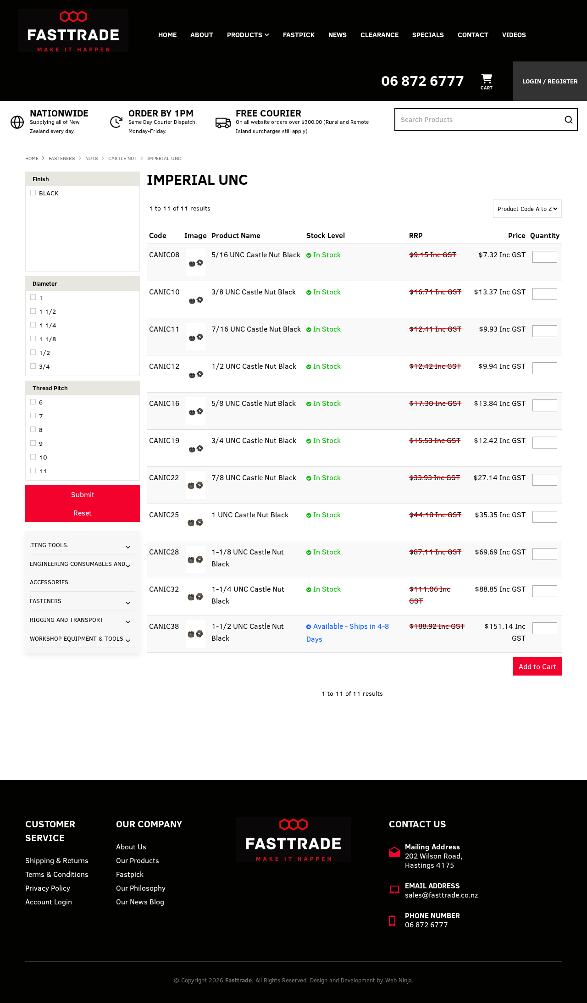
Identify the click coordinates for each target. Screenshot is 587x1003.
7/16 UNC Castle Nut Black (256, 329)
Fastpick (130, 874)
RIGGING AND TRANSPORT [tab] (67, 619)
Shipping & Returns (57, 860)
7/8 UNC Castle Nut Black (253, 477)
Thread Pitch (50, 388)
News (337, 34)
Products (244, 34)
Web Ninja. (399, 980)
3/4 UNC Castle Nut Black (253, 440)
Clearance (379, 34)
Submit (82, 494)
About (201, 34)
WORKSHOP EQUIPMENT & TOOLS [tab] (76, 638)
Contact (473, 34)
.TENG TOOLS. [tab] (49, 545)
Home (167, 34)
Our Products (137, 860)
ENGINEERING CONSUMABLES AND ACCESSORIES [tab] (77, 573)
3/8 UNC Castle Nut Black (253, 292)
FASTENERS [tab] (45, 601)
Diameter (45, 283)
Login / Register (550, 81)
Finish (41, 179)
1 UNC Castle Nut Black (249, 515)
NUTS (91, 158)
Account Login (48, 901)
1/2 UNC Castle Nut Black (253, 366)
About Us (131, 846)
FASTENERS (62, 158)
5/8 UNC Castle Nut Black (253, 403)
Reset (82, 513)
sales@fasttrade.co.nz (441, 895)
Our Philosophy (141, 887)
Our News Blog (140, 901)
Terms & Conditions (57, 874)
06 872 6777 (422, 80)
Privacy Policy (47, 887)
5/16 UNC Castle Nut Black (255, 254)
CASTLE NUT (122, 158)
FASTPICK (299, 34)
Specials (428, 34)
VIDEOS (514, 34)
